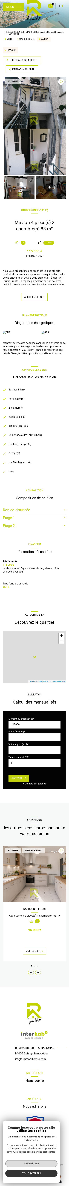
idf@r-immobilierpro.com (30, 1059)
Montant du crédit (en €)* (21, 718)
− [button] (61, 641)
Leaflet (32, 681)
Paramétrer (31, 1163)
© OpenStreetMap (57, 681)
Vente (10, 39)
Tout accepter (31, 1173)
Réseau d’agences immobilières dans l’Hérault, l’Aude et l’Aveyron (34, 33)
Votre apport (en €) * (18, 744)
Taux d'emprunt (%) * (18, 757)
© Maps (42, 681)
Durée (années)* (16, 731)
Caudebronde (27, 39)
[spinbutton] (34, 763)
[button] (38, 972)
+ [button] (61, 635)
